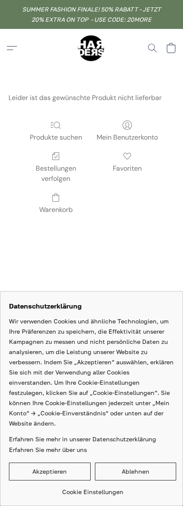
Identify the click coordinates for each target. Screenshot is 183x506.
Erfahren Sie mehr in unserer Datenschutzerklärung (82, 439)
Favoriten (127, 168)
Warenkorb (56, 209)
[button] (91, 48)
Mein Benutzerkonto (127, 137)
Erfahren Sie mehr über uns (48, 449)
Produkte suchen (56, 137)
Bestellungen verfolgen (56, 173)
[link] (92, 488)
